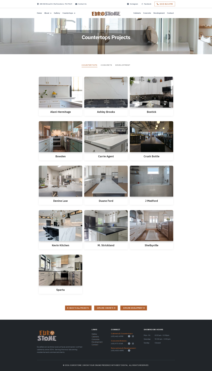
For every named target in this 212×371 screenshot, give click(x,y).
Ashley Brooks (106, 112)
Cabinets (137, 13)
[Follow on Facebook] (129, 336)
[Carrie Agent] (106, 136)
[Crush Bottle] (151, 136)
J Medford (151, 201)
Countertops (67, 13)
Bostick (151, 112)
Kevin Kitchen (60, 245)
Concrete (147, 13)
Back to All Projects (79, 308)
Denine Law (60, 201)
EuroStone (75, 365)
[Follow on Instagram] (133, 336)
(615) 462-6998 (166, 4)
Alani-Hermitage (60, 112)
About (46, 13)
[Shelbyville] (151, 225)
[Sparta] (60, 270)
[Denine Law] (60, 181)
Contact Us (82, 4)
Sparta (60, 290)
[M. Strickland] (106, 225)
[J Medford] (151, 181)
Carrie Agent (106, 156)
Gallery (57, 13)
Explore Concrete (105, 308)
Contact (170, 13)
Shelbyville (151, 245)
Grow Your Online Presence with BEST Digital (105, 365)
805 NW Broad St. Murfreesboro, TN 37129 (56, 4)
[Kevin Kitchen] (60, 225)
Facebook (147, 4)
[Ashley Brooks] (106, 92)
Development (159, 13)
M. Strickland (106, 245)
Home (39, 13)
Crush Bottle (151, 156)
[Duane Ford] (106, 181)
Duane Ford (106, 201)
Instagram (134, 4)
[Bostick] (151, 92)
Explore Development (133, 308)
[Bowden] (60, 136)
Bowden (60, 156)
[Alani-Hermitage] (60, 92)
